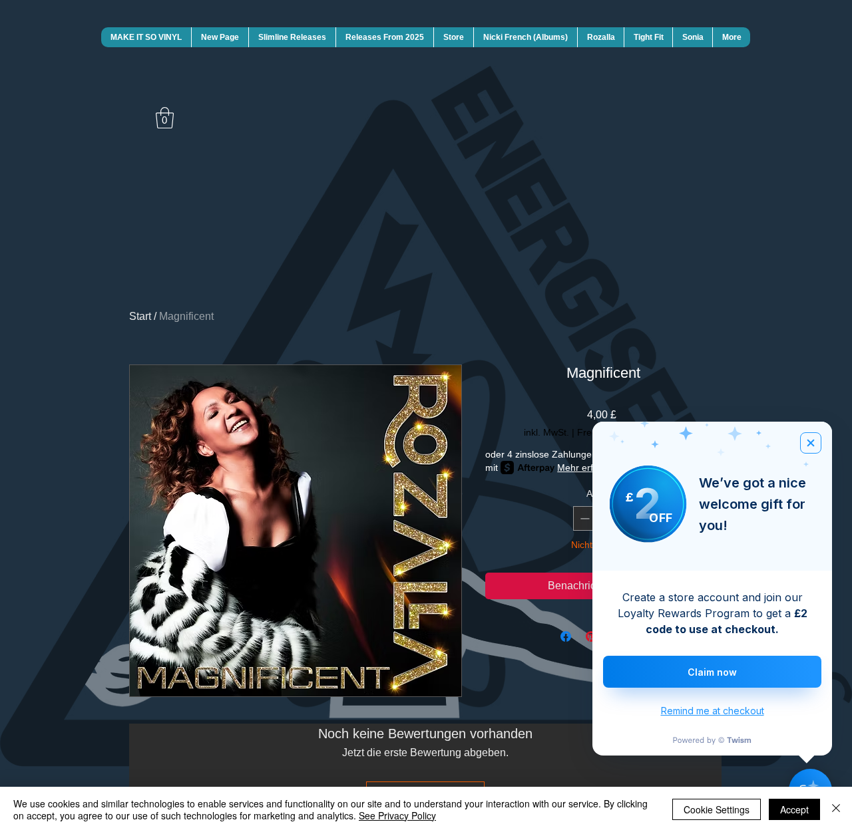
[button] (165, 117)
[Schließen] (836, 809)
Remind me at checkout (712, 710)
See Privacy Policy (397, 815)
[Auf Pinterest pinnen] (591, 636)
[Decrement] (583, 518)
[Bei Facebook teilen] (566, 636)
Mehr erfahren (587, 467)
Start (140, 316)
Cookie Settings (716, 809)
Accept (794, 809)
